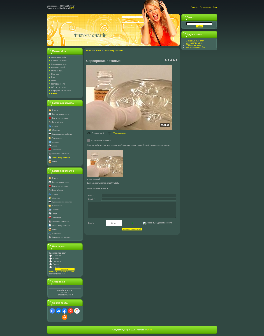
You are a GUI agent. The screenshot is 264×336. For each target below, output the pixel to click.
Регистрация (205, 7)
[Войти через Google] (77, 311)
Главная (194, 7)
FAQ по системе (193, 45)
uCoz (149, 330)
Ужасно (56, 267)
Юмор (54, 162)
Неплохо (57, 261)
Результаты (53, 271)
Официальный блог (195, 41)
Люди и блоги (57, 122)
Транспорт (56, 150)
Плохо (56, 264)
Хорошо (56, 258)
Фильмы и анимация (60, 154)
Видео (98, 51)
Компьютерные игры (60, 114)
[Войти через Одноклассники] (64, 317)
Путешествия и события (62, 134)
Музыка (55, 126)
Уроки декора (119, 133)
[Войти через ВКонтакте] (58, 311)
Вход (215, 7)
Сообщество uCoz (194, 43)
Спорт (54, 146)
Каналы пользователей (61, 237)
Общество (56, 130)
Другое (55, 110)
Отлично (57, 255)
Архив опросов (67, 271)
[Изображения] (105, 163)
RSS (72, 8)
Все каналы (56, 233)
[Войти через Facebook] (64, 311)
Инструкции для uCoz (196, 47)
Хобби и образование (61, 158)
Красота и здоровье (60, 118)
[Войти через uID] (52, 311)
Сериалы (55, 142)
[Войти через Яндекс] (70, 311)
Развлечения (57, 138)
